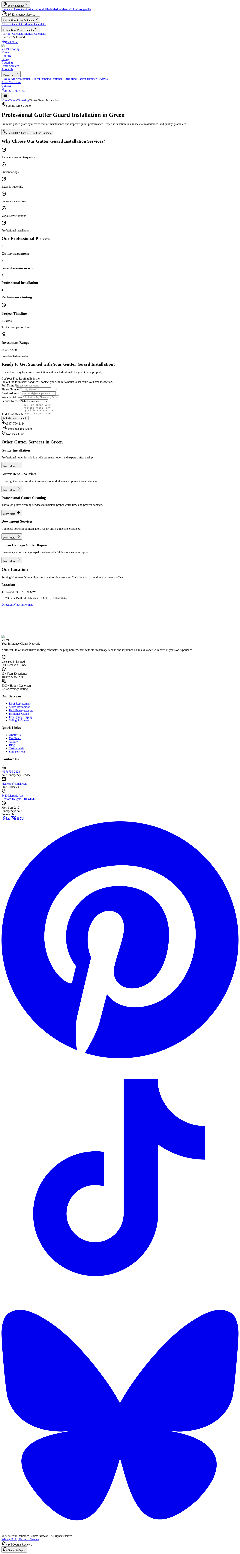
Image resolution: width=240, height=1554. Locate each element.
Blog (12, 745)
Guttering (7, 62)
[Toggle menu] (5, 96)
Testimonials (16, 748)
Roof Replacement (20, 703)
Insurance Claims (19, 713)
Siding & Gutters (19, 720)
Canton (25, 9)
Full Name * (9, 385)
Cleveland (8, 9)
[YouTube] (8, 819)
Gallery (13, 741)
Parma (33, 9)
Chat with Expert (17, 1550)
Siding (5, 59)
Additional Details (12, 414)
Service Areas (17, 751)
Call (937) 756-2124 (18, 133)
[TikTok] (120, 1294)
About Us (7, 69)
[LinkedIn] (17, 819)
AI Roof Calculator (13, 24)
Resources (9, 75)
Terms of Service (29, 1539)
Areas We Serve (11, 82)
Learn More (9, 466)
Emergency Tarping (20, 717)
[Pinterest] (120, 1057)
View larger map (23, 604)
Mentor (65, 9)
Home (5, 52)
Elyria (48, 9)
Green (13, 100)
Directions (8, 604)
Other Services (10, 65)
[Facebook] (4, 819)
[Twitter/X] (22, 819)
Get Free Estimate (42, 133)
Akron (17, 9)
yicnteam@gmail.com (14, 783)
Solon (73, 9)
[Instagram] (12, 819)
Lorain (41, 9)
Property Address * (13, 397)
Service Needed (11, 401)
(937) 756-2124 (15, 90)
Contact (6, 85)
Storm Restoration (19, 706)
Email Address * (11, 393)
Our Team (15, 738)
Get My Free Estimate (15, 418)
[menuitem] (11, 78)
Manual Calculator (35, 24)
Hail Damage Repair (21, 710)
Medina (56, 9)
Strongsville (84, 9)
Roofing (6, 55)
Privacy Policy (10, 1539)
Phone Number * (12, 389)
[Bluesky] (120, 1532)
